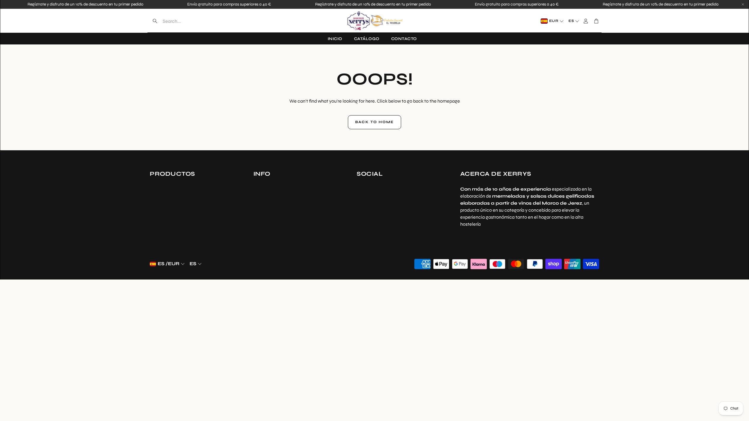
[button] (186, 21)
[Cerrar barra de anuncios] (742, 4)
